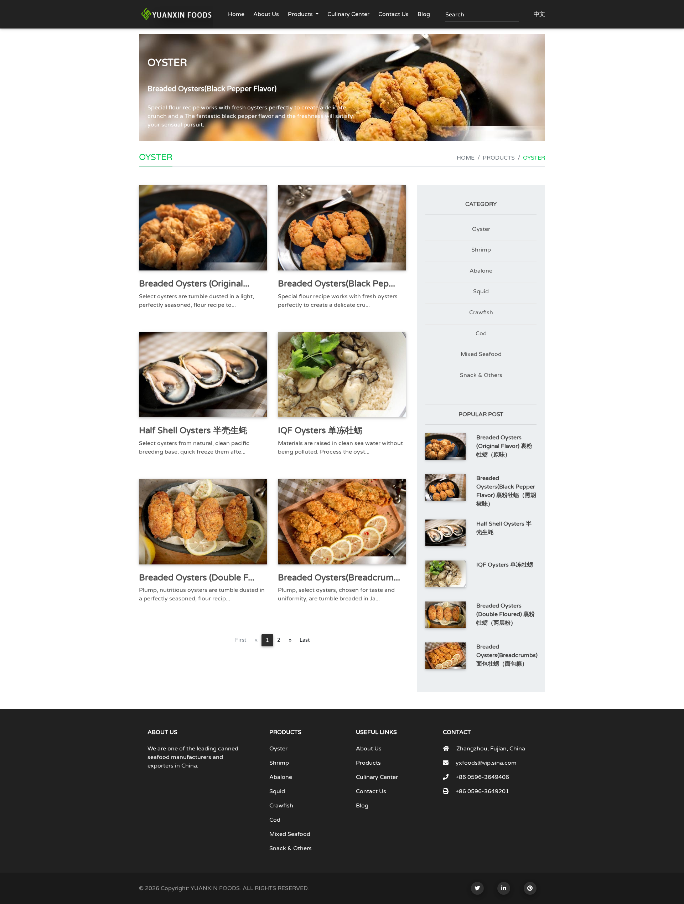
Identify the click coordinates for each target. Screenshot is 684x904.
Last (305, 640)
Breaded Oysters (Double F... (196, 578)
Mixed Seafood (481, 354)
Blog (424, 14)
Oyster (481, 229)
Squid (481, 291)
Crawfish (481, 312)
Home (236, 14)
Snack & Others (481, 375)
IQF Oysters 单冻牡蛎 (320, 430)
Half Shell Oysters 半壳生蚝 (193, 430)
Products (300, 14)
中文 (539, 14)
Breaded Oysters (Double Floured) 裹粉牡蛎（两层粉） (505, 614)
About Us (266, 14)
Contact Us (393, 14)
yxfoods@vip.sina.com (486, 762)
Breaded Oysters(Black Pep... (336, 284)
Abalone (481, 270)
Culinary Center (348, 14)
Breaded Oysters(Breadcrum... (339, 578)
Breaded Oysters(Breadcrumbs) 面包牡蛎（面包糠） (507, 655)
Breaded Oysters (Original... (194, 284)
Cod (481, 333)
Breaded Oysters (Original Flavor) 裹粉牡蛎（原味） (504, 446)
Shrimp (481, 249)
